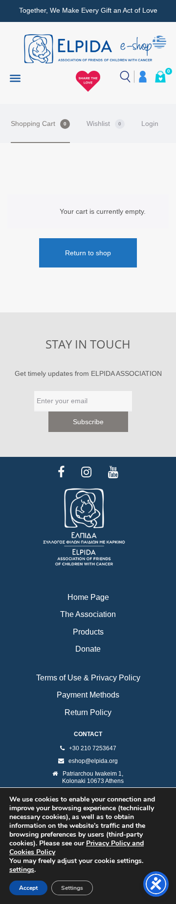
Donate (88, 649)
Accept (28, 888)
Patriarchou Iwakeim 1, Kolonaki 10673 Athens (93, 777)
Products (88, 632)
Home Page (88, 597)
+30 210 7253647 (92, 748)
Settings (72, 888)
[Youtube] (113, 472)
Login (149, 123)
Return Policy (88, 712)
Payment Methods (88, 695)
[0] (160, 76)
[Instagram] (86, 472)
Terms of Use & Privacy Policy (88, 678)
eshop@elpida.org (93, 761)
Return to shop (88, 253)
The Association (88, 614)
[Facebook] (61, 472)
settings (21, 869)
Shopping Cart (38, 123)
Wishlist (104, 123)
